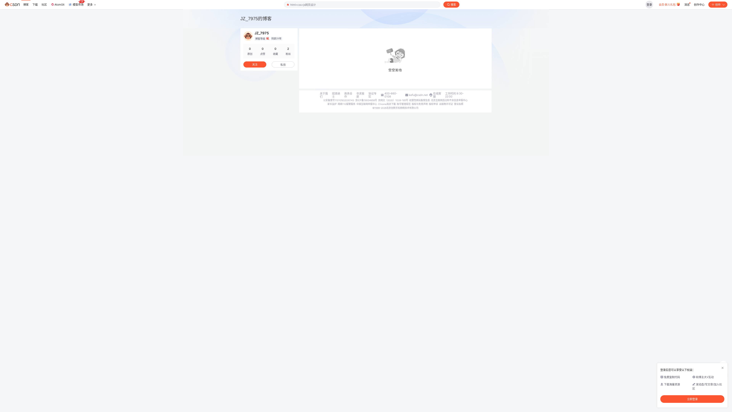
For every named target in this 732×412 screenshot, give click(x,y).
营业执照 (458, 104)
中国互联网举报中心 (366, 104)
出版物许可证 (446, 104)
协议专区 (372, 95)
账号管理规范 (404, 104)
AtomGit (59, 4)
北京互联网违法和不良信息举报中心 (449, 100)
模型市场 (78, 4)
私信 (283, 64)
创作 (718, 4)
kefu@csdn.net (418, 95)
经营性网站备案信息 (419, 100)
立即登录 (692, 399)
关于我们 (324, 95)
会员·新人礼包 (667, 4)
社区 (44, 4)
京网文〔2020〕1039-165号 (393, 100)
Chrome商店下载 (387, 104)
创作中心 (699, 4)
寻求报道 (360, 95)
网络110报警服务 (346, 104)
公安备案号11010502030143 (338, 100)
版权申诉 (433, 104)
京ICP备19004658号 (366, 100)
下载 (35, 4)
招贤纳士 (336, 95)
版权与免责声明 (420, 104)
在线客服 (437, 95)
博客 (26, 4)
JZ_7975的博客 (256, 18)
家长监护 (332, 104)
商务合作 (348, 95)
